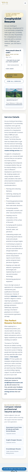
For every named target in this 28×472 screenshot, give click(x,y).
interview (14, 296)
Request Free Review (12, 75)
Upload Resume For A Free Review (14, 469)
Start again (9, 68)
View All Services (14, 81)
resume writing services (12, 150)
